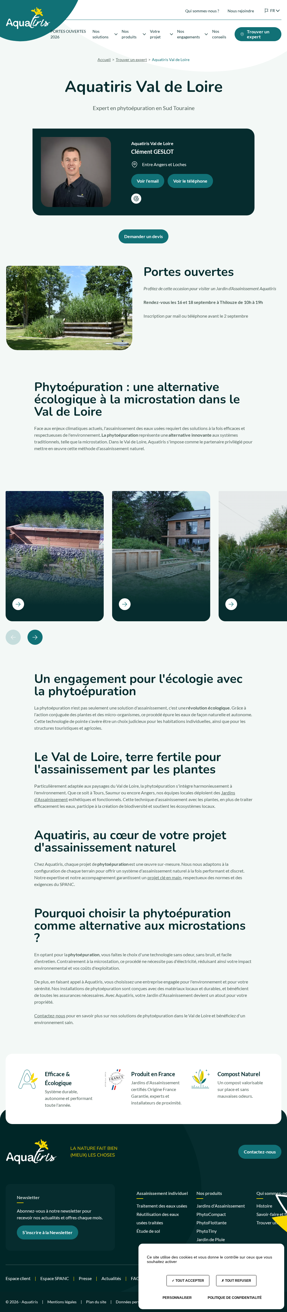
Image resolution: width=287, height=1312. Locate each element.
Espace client (18, 1278)
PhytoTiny (206, 1231)
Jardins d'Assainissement (220, 1205)
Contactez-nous (49, 1015)
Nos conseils (219, 34)
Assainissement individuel (162, 1193)
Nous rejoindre (241, 10)
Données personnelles (135, 1301)
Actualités (111, 1278)
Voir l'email (148, 180)
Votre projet (155, 34)
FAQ (135, 1278)
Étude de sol (148, 1231)
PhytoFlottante (211, 1222)
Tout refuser (237, 1281)
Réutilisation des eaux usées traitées (157, 1218)
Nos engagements (188, 34)
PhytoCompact (211, 1214)
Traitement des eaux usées (161, 1205)
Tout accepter (189, 1281)
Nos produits (129, 34)
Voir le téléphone (190, 180)
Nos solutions (100, 34)
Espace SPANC (54, 1278)
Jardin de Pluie (210, 1239)
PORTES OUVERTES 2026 (68, 34)
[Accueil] (28, 8)
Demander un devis (143, 236)
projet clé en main (164, 877)
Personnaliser (177, 1298)
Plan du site (96, 1301)
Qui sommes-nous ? (202, 10)
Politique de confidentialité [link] (235, 1298)
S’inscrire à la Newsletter (47, 1232)
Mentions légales (62, 1301)
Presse (85, 1278)
